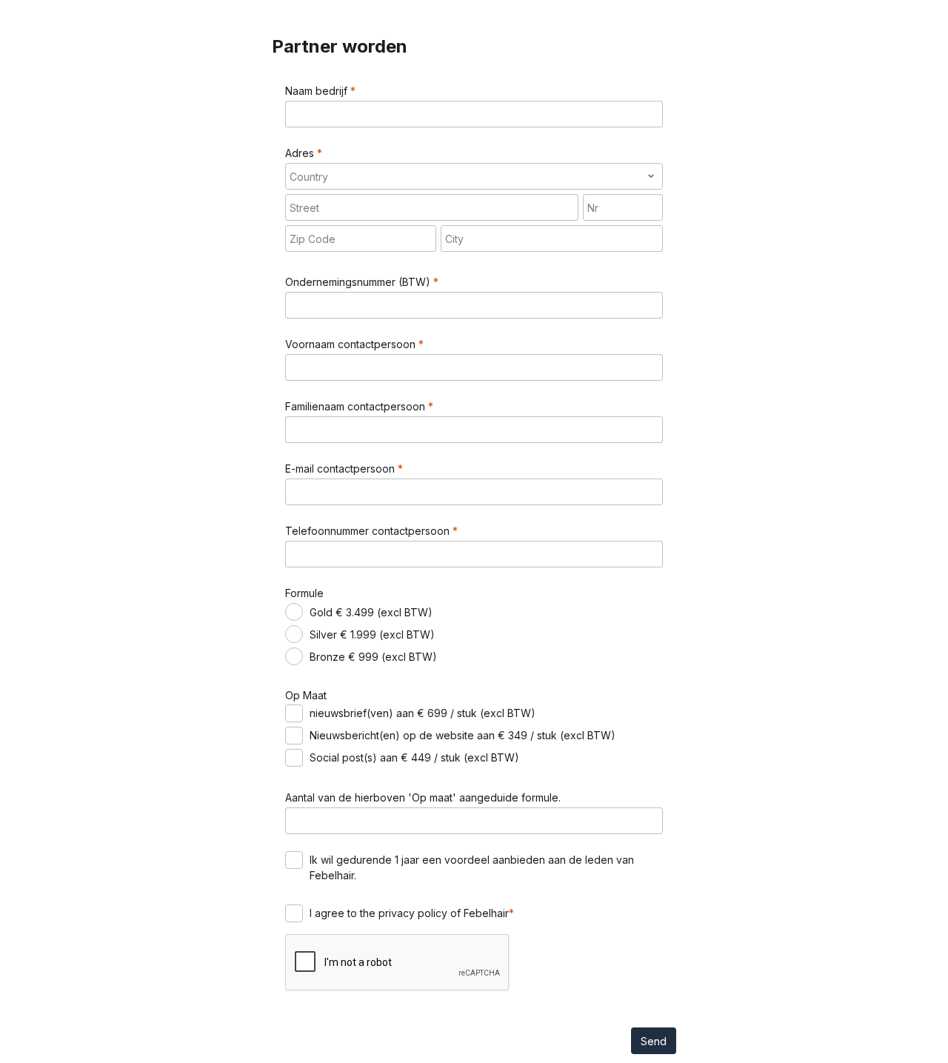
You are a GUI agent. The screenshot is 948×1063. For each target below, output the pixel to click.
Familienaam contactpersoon (356, 406)
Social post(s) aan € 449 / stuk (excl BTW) (414, 757)
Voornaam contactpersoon (351, 344)
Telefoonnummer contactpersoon (369, 530)
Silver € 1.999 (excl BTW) (372, 634)
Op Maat (306, 695)
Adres (301, 153)
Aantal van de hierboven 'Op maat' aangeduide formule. (423, 797)
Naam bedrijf (317, 90)
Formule (304, 593)
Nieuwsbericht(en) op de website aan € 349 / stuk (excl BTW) (462, 735)
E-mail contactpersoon (341, 468)
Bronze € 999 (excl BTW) (373, 656)
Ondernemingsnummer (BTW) (359, 282)
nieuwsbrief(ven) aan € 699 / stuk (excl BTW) (422, 713)
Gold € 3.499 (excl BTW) (371, 612)
